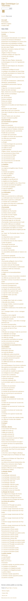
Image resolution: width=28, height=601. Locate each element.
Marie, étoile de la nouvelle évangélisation (13, 92)
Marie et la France (6, 560)
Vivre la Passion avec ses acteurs (10, 116)
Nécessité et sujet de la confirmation (11, 199)
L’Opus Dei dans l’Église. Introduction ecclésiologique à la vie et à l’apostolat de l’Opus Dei (12, 62)
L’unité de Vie (5, 67)
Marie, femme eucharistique (9, 93)
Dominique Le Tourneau (8, 32)
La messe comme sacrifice (8, 212)
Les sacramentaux (6, 140)
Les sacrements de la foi (8, 157)
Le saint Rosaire (5, 557)
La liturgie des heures (7, 492)
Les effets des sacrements (8, 138)
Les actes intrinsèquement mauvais (11, 356)
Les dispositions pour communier (10, 237)
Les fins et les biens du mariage (10, 341)
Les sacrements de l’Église (8, 155)
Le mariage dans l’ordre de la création (11, 300)
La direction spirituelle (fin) (8, 380)
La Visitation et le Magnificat (9, 566)
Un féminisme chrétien (7, 469)
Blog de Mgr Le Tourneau (11, 588)
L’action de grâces (6, 242)
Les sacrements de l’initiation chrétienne (12, 129)
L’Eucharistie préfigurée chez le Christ (11, 261)
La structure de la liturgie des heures (11, 497)
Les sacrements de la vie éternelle (10, 160)
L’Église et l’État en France (8, 52)
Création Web (5, 25)
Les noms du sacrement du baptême (11, 185)
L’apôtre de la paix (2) (7, 432)
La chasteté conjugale (7, 306)
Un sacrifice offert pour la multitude (10, 224)
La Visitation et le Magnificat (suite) (11, 568)
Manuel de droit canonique (8, 90)
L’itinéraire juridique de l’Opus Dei (10, 54)
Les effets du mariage (7, 337)
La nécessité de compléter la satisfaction (12, 371)
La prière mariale (6, 553)
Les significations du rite (8, 177)
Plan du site (4, 595)
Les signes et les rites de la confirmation (12, 203)
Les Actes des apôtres (8, 501)
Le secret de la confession (8, 374)
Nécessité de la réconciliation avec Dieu (12, 367)
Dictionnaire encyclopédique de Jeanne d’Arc (14, 41)
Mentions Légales (6, 23)
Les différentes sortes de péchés (10, 354)
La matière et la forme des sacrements (11, 136)
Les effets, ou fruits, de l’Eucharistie (11, 218)
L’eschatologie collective (8, 482)
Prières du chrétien (6, 101)
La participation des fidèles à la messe (11, 227)
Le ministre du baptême (7, 172)
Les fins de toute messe (7, 216)
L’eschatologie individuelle (8, 475)
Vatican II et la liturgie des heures (10, 495)
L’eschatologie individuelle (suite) (10, 477)
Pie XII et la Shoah (6, 97)
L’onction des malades (7, 56)
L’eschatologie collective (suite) (10, 484)
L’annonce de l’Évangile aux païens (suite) (13, 533)
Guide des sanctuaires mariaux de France (12, 49)
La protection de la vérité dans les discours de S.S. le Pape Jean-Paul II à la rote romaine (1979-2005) (14, 449)
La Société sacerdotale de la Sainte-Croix (12, 73)
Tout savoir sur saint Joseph (9, 108)
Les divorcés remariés (7, 319)
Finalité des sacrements (8, 132)
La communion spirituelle (8, 255)
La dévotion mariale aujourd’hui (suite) (12, 575)
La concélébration (6, 248)
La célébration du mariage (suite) (10, 335)
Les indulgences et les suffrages (10, 373)
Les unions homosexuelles (8, 324)
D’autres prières (5, 559)
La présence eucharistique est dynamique (12, 225)
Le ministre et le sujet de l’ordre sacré (11, 291)
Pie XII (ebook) (5, 95)
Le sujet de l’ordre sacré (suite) (9, 292)
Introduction (4, 473)
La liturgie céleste (6, 471)
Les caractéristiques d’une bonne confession (13, 365)
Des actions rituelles (7, 162)
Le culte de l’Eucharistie (8, 250)
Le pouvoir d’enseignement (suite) (10, 287)
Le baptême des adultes (8, 190)
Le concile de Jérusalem (8, 546)
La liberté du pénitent (7, 359)
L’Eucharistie (5, 207)
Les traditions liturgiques (8, 145)
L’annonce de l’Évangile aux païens (11, 505)
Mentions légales (5, 590)
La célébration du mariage (8, 333)
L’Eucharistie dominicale (8, 244)
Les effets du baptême (7, 173)
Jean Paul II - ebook (6, 51)
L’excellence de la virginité (8, 315)
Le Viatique (4, 421)
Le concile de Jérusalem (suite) (10, 547)
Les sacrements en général (9, 121)
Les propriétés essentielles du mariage (12, 339)
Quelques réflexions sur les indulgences (12, 467)
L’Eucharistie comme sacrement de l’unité (12, 222)
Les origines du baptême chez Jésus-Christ (13, 183)
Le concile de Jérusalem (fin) (9, 506)
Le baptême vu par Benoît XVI (9, 179)
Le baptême (4, 164)
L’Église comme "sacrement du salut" (11, 151)
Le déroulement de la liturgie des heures (12, 499)
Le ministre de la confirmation (9, 201)
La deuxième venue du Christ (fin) (10, 490)
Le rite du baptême (6, 175)
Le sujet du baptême (7, 188)
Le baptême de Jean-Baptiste (9, 181)
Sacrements (5, 120)
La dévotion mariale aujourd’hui (10, 573)
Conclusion (4, 562)
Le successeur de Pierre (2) (9, 428)
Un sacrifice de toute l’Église (9, 214)
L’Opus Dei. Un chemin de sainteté (11, 88)
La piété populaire (6, 149)
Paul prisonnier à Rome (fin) (9, 538)
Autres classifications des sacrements (11, 131)
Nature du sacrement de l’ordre (9, 283)
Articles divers (6, 427)
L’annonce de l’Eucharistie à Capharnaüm (13, 266)
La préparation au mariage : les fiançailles (12, 317)
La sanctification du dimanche (9, 246)
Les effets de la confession (8, 369)
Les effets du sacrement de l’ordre (10, 278)
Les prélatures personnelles (9, 466)
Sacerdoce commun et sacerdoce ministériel (13, 276)
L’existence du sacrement (8, 386)
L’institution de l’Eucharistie (8, 211)
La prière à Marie (6, 572)
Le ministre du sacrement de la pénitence (12, 391)
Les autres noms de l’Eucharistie (10, 265)
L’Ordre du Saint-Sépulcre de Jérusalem (12, 65)
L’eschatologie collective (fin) (9, 486)
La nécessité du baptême (8, 186)
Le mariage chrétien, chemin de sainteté (12, 304)
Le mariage (4, 296)
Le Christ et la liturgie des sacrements (11, 144)
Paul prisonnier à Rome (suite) (9, 529)
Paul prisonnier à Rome (7, 527)
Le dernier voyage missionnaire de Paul (12, 508)
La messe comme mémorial (9, 263)
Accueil (3, 16)
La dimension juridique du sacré (10, 69)
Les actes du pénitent (7, 352)
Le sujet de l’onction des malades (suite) (12, 417)
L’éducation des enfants (7, 302)
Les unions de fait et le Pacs (9, 328)
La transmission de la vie (8, 343)
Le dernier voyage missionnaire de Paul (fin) (13, 525)
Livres (3, 34)
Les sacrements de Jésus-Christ (10, 153)
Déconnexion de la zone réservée (8, 597)
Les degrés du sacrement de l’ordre (11, 289)
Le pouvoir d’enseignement (8, 285)
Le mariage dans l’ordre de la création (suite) (13, 326)
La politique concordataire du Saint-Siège (12, 71)
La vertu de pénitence (7, 389)
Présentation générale (7, 350)
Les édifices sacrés (6, 147)
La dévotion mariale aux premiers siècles (12, 564)
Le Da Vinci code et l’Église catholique (12, 453)
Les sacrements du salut (8, 158)
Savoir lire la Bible (6, 103)
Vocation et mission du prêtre (9, 118)
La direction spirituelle (7, 378)
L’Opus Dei (4, 58)
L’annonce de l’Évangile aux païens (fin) (12, 544)
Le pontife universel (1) (7, 434)
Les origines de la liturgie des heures (11, 493)
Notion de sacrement (7, 125)
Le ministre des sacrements (8, 134)
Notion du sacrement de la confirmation (12, 196)
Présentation (4, 21)
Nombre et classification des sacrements (12, 127)
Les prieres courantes (7, 577)
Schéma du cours (6, 209)
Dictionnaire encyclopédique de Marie (11, 43)
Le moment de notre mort (8, 480)
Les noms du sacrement (8, 387)
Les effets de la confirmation (9, 205)
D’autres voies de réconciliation (10, 376)
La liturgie (4, 142)
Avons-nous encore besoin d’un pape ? (12, 441)
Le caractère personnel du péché (10, 358)
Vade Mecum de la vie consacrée (10, 110)
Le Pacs (3, 330)
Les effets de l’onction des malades (11, 419)
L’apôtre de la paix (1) (7, 430)
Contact (4, 423)
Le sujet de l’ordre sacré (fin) (9, 294)
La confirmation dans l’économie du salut (12, 198)
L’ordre (3, 274)
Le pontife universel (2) (7, 436)
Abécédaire (4, 36)
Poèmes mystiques (6, 99)
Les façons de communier (8, 239)
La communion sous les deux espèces (11, 240)
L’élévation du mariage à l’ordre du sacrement (14, 332)
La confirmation (6, 192)
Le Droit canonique (6, 75)
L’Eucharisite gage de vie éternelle (10, 220)
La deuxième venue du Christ (9, 488)
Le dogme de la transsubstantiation (11, 272)
